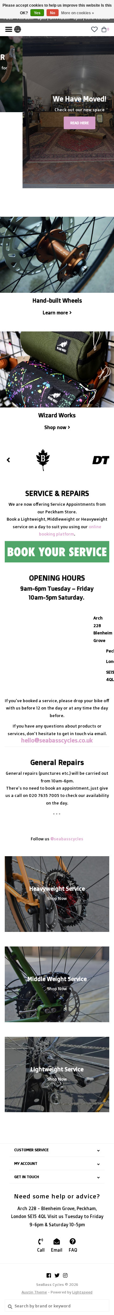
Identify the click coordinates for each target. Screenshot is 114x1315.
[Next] (105, 459)
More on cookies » (77, 13)
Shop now (55, 427)
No (52, 13)
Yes (37, 13)
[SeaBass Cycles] (17, 28)
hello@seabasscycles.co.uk (57, 740)
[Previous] (8, 459)
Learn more (55, 313)
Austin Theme (34, 1292)
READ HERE (57, 122)
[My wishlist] (94, 28)
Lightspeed (82, 1292)
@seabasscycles (66, 838)
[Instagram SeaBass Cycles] (65, 1275)
